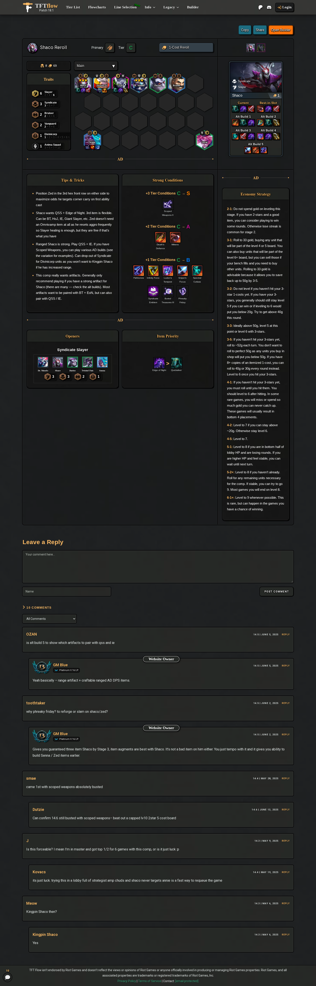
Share (260, 30)
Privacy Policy (127, 981)
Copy (245, 30)
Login (286, 7)
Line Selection (125, 7)
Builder (193, 7)
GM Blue (60, 665)
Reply (286, 634)
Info (148, 7)
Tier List (73, 7)
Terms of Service (149, 981)
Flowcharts (97, 7)
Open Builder (281, 30)
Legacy (169, 7)
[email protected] (186, 981)
